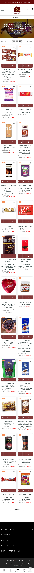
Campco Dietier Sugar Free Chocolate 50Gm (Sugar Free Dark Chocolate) (25, 263)
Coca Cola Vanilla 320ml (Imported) (9, 147)
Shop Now (27, 2)
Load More (17, 509)
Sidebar (31, 41)
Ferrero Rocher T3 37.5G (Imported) (9, 226)
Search (8, 564)
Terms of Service (16, 564)
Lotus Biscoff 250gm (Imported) (25, 111)
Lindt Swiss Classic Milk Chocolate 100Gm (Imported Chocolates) (25, 386)
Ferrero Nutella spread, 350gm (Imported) (25, 302)
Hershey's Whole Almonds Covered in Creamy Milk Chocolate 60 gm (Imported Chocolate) (8, 264)
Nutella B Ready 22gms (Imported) (25, 71)
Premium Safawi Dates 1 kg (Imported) (9, 342)
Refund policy (26, 564)
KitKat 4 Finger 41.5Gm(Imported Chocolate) (25, 226)
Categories (16, 17)
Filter (4, 41)
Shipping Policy (18, 565)
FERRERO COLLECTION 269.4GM (9, 423)
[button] (6, 79)
